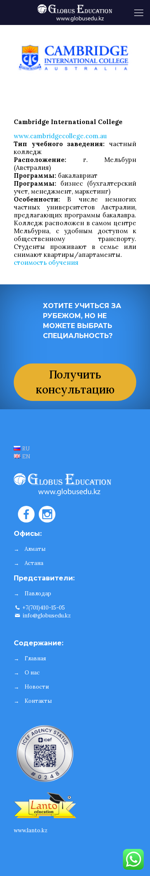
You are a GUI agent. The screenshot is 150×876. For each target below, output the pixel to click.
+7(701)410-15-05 (43, 607)
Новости (37, 686)
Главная (35, 658)
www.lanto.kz (31, 830)
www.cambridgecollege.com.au (60, 136)
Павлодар (38, 593)
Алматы (35, 548)
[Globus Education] (75, 12)
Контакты (38, 700)
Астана (34, 563)
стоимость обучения (46, 262)
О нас (32, 672)
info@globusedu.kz (46, 615)
